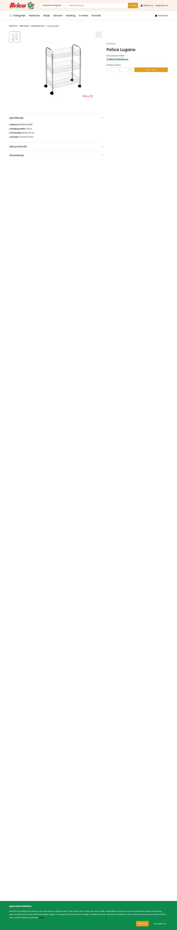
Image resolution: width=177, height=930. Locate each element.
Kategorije (19, 15)
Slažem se (142, 923)
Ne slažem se (160, 923)
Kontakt (96, 15)
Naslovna (34, 15)
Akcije (46, 15)
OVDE (41, 917)
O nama (83, 15)
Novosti (58, 15)
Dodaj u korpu (151, 70)
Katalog (70, 15)
